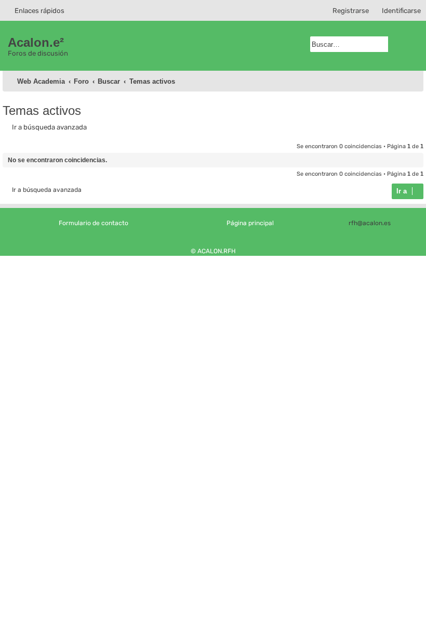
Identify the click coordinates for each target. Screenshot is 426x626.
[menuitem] (396, 10)
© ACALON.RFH (213, 251)
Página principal (250, 223)
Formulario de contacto (93, 223)
